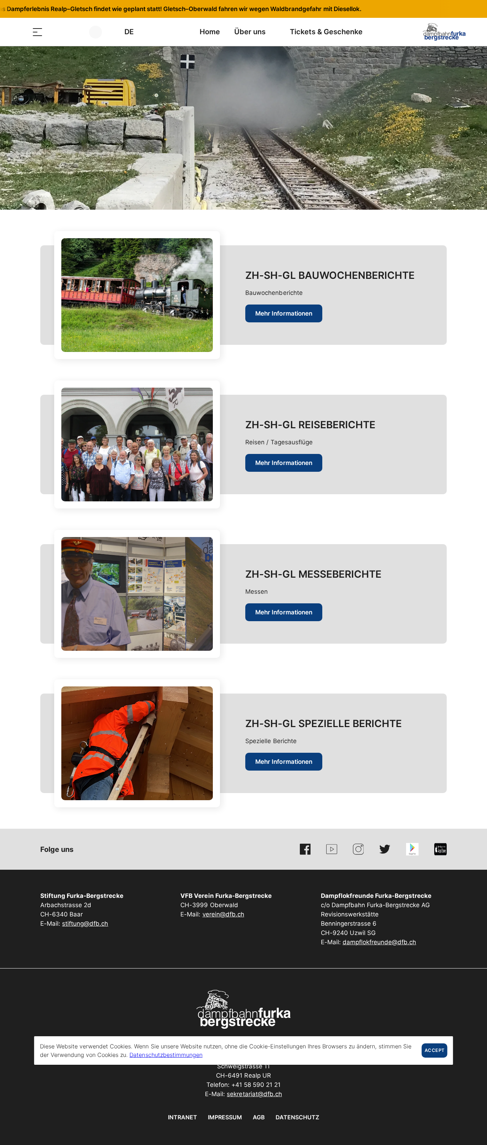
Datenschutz (297, 1117)
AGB (259, 1117)
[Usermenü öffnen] (99, 32)
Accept (434, 1050)
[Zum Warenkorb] (73, 32)
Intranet (182, 1117)
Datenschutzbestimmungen (165, 1054)
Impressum (225, 1117)
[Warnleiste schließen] (458, 9)
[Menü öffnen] (37, 32)
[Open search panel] (55, 32)
